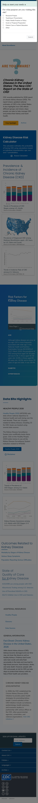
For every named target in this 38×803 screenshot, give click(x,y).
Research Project (11, 16)
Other (8, 28)
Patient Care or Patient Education (17, 25)
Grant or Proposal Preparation (16, 23)
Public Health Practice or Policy (16, 20)
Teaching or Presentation (14, 18)
